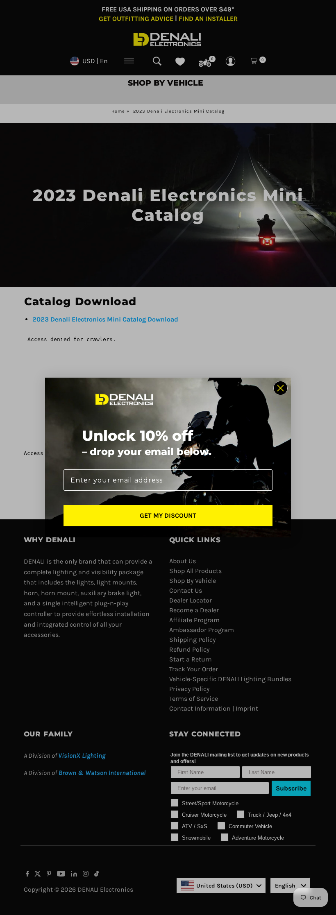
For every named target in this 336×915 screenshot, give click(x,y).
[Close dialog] (280, 388)
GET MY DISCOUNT (168, 515)
